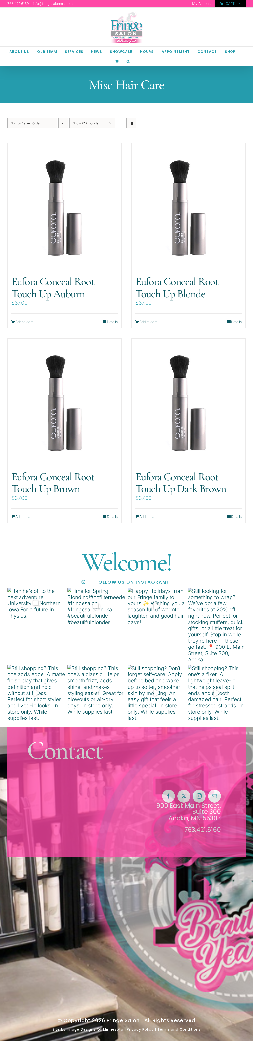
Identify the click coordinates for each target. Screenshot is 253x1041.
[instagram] (199, 796)
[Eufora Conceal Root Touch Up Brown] (64, 402)
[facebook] (168, 796)
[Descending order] (63, 123)
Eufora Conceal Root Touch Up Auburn (52, 288)
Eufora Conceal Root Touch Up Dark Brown (180, 483)
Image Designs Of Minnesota (95, 1029)
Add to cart (24, 322)
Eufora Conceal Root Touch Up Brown (52, 483)
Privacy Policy (140, 1029)
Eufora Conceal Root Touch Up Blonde (176, 288)
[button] (128, 61)
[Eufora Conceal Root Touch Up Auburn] (64, 207)
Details (112, 322)
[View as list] (131, 123)
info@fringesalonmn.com (53, 3)
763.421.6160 (202, 829)
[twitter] (183, 796)
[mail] (214, 796)
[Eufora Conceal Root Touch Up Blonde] (188, 207)
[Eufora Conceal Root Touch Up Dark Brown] (188, 402)
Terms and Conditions (179, 1029)
